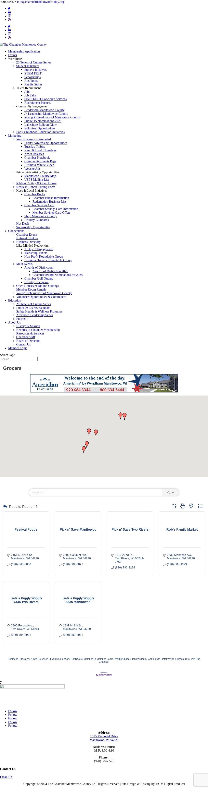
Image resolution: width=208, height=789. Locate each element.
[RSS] (9, 19)
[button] (89, 432)
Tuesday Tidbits (34, 146)
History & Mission (28, 326)
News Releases (34, 154)
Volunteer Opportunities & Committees (41, 296)
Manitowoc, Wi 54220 (104, 740)
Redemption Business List (49, 201)
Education (14, 300)
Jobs (27, 91)
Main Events (24, 264)
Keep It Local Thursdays (40, 150)
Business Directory (28, 242)
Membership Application (24, 51)
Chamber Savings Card (39, 205)
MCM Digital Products (170, 784)
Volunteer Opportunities (39, 128)
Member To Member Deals (98, 659)
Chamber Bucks (34, 194)
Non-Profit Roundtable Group (43, 256)
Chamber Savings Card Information (55, 209)
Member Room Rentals (31, 289)
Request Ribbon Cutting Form (35, 187)
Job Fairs (30, 95)
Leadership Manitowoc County (44, 110)
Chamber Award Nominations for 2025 (57, 274)
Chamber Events (27, 234)
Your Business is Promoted (33, 139)
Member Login (17, 348)
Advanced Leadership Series (34, 315)
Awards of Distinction (38, 267)
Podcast (21, 318)
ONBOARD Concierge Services (45, 99)
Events (12, 55)
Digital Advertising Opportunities (45, 143)
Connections (16, 231)
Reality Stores (33, 84)
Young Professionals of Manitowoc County (52, 117)
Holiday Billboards (36, 220)
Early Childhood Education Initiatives (40, 132)
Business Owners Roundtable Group (48, 260)
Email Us (6, 777)
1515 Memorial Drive (104, 736)
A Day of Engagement (38, 249)
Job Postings (139, 659)
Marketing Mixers (35, 253)
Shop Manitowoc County (40, 216)
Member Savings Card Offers (51, 212)
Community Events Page (40, 161)
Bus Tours (31, 80)
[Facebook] (9, 8)
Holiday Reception (36, 282)
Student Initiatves (35, 69)
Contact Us (23, 344)
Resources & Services (30, 333)
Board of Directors (28, 340)
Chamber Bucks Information (50, 198)
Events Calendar (59, 659)
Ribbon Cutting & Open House (36, 183)
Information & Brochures (175, 659)
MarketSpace (122, 659)
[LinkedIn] (9, 12)
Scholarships (32, 77)
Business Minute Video (39, 165)
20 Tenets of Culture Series (33, 62)
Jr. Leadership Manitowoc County (46, 113)
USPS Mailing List (36, 179)
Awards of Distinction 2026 (50, 271)
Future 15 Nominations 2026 (42, 121)
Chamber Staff (25, 337)
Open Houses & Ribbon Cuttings (37, 285)
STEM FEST (33, 73)
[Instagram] (9, 16)
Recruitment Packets (37, 102)
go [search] (172, 492)
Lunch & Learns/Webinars (33, 307)
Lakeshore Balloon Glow (40, 124)
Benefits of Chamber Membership (38, 329)
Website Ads (32, 168)
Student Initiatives (27, 66)
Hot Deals (22, 223)
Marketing (14, 135)
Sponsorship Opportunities (33, 227)
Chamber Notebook (37, 157)
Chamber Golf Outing (38, 278)
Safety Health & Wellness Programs (39, 311)
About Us (14, 322)
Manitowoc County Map (40, 176)
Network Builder (27, 238)
